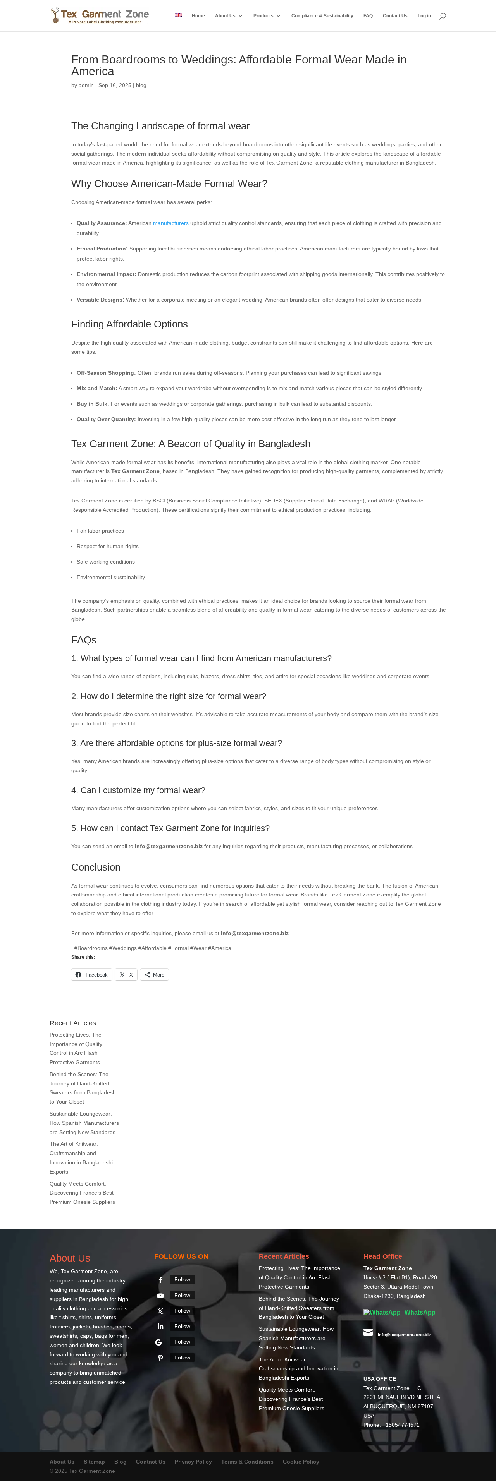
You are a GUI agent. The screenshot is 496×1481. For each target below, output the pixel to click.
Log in (424, 16)
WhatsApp (419, 1312)
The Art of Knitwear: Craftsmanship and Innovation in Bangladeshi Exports (298, 1368)
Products (263, 16)
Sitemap (94, 1462)
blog (141, 85)
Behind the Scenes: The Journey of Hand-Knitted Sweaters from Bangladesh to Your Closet (299, 1308)
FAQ (368, 16)
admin (86, 85)
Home (198, 16)
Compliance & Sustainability (322, 16)
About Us (225, 16)
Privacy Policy (193, 1462)
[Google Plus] (160, 1342)
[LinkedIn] (160, 1326)
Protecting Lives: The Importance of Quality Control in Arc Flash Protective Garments (299, 1277)
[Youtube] (160, 1295)
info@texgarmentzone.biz (404, 1334)
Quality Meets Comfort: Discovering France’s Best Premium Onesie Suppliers (82, 1193)
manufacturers (171, 223)
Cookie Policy (301, 1462)
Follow (182, 1279)
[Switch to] (178, 22)
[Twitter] (160, 1311)
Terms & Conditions (247, 1462)
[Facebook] (160, 1280)
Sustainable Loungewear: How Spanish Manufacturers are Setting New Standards (84, 1123)
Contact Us (395, 16)
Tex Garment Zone (84, 1271)
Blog (121, 1462)
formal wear (224, 126)
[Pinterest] (160, 1358)
